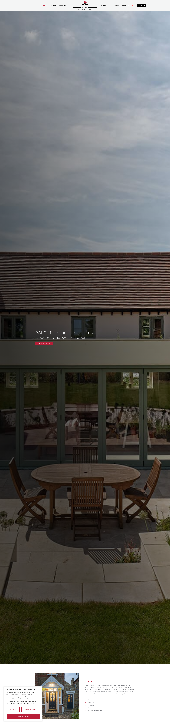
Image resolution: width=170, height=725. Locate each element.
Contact (123, 5)
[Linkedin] (144, 5)
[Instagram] (141, 5)
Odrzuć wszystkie (30, 709)
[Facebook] (138, 5)
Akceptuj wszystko (23, 716)
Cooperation (115, 5)
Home (44, 5)
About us (53, 5)
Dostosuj (13, 709)
